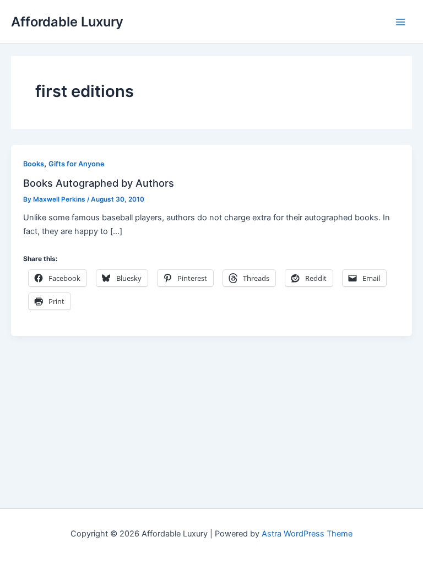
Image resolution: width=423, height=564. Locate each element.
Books (33, 164)
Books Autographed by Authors (98, 183)
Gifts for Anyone (76, 164)
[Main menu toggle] (400, 22)
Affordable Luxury (67, 22)
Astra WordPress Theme (307, 534)
